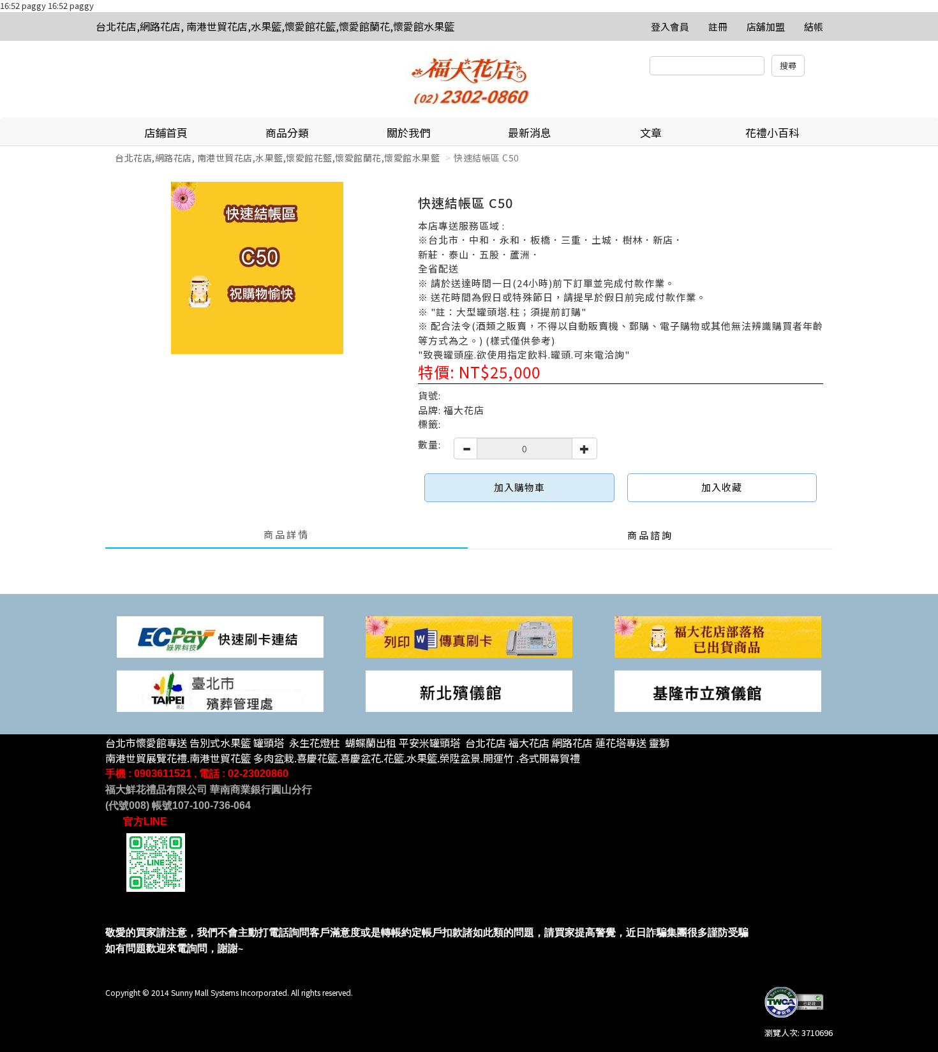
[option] (257, 268)
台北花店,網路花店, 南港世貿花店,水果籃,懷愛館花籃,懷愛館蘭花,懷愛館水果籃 (275, 26)
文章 (651, 132)
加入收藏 (721, 487)
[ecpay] (220, 636)
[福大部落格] (717, 636)
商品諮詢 (650, 535)
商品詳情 (286, 534)
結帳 (813, 26)
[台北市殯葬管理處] (220, 690)
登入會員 (670, 26)
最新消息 (529, 132)
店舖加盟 (766, 26)
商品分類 (287, 132)
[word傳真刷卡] (469, 636)
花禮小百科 (772, 132)
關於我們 (408, 132)
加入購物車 (519, 487)
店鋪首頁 (166, 132)
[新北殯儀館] (469, 690)
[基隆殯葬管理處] (717, 690)
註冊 (717, 26)
